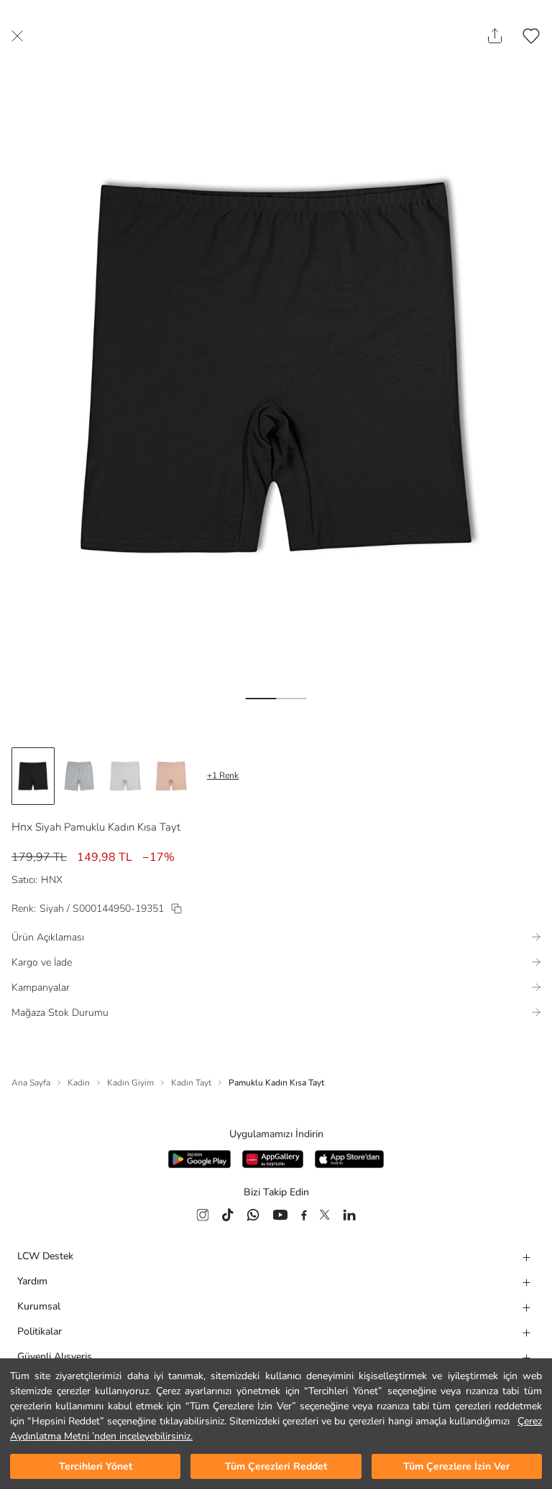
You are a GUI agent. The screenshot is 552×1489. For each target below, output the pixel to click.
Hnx (22, 827)
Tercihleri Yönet (95, 1466)
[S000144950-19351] (176, 908)
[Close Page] (17, 36)
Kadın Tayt (191, 1082)
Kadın (79, 1082)
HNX (52, 880)
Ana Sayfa (31, 1082)
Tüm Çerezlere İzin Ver (456, 1466)
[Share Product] (495, 36)
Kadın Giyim (130, 1082)
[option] (33, 776)
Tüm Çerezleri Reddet (276, 1466)
